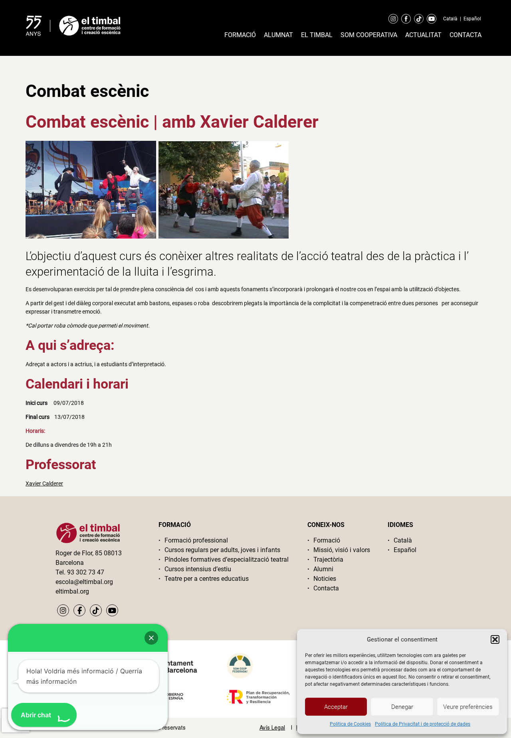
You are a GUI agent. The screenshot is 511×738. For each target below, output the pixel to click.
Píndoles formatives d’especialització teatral (226, 559)
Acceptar (336, 706)
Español (472, 19)
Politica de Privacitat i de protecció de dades (422, 724)
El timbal (317, 35)
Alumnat (278, 35)
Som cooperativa (369, 35)
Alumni (323, 569)
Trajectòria (328, 559)
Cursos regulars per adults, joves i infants (222, 550)
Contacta (465, 35)
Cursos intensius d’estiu (197, 569)
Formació (240, 35)
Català (450, 19)
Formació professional (196, 540)
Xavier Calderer (44, 483)
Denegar (402, 706)
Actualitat (423, 35)
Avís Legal (272, 727)
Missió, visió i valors (341, 550)
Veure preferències (468, 706)
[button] (495, 639)
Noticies (324, 578)
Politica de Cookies (350, 724)
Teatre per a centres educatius (206, 578)
